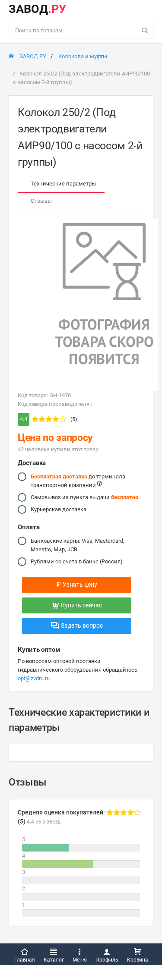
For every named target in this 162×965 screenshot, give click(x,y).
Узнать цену (77, 584)
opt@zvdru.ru (34, 678)
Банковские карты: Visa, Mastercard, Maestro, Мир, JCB (77, 545)
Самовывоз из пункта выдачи (84, 497)
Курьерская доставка (58, 509)
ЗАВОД (37, 9)
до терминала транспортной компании (78, 480)
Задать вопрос (82, 625)
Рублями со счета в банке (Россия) (77, 561)
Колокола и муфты (82, 56)
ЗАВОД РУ (32, 56)
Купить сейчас (81, 605)
